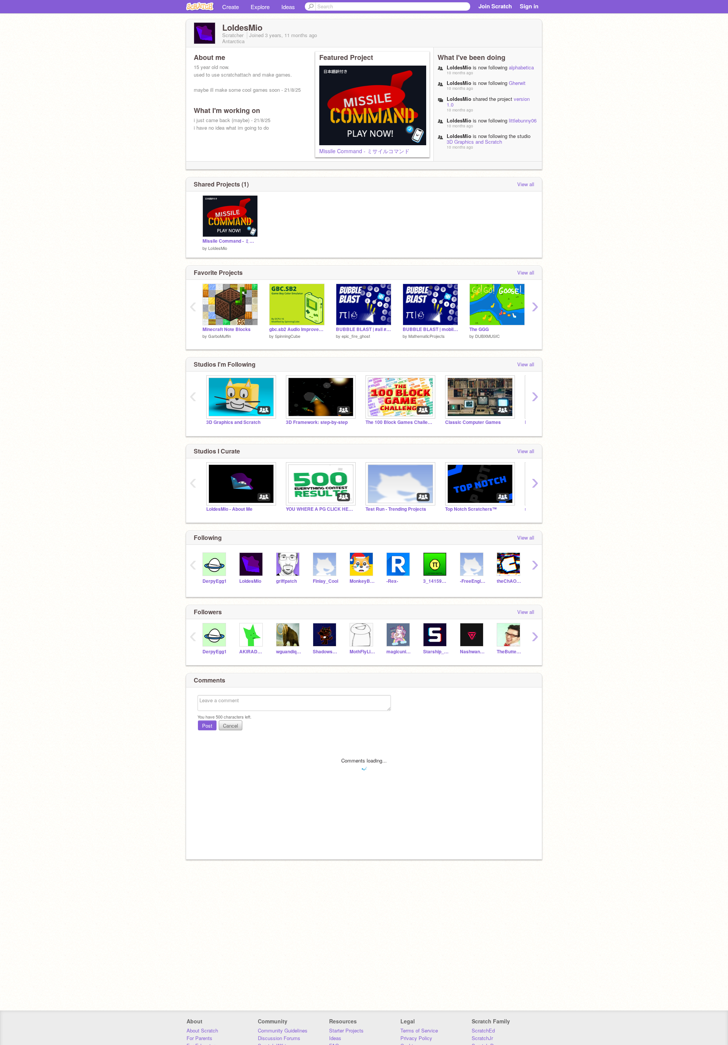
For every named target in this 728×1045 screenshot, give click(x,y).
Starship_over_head (436, 651)
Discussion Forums (279, 1038)
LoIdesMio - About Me (229, 509)
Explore (260, 7)
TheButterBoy (509, 651)
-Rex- (392, 581)
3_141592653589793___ (436, 581)
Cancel (230, 725)
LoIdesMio (217, 248)
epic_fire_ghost (356, 336)
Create (230, 7)
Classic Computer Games (473, 422)
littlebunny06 (523, 120)
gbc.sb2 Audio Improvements (297, 329)
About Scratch (202, 1030)
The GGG (479, 329)
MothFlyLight (362, 651)
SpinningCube (287, 336)
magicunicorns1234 (399, 651)
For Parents (199, 1038)
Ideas (288, 7)
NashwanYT (472, 651)
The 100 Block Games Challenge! (400, 422)
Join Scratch (495, 6)
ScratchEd (483, 1030)
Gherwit (517, 82)
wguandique (288, 651)
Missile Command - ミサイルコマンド (364, 151)
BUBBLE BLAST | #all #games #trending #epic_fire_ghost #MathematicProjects (363, 329)
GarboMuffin (219, 336)
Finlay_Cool (325, 581)
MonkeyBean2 (362, 581)
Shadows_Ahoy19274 (325, 651)
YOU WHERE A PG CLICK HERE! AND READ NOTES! (320, 509)
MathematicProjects (426, 336)
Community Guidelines (283, 1030)
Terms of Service (419, 1030)
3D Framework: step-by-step (317, 422)
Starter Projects (346, 1030)
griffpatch (286, 581)
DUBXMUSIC (487, 336)
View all (525, 184)
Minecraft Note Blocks (226, 329)
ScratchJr (482, 1038)
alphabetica (521, 67)
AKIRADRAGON (252, 651)
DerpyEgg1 (214, 581)
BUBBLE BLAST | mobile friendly (430, 329)
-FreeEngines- (472, 581)
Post (207, 725)
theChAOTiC (509, 581)
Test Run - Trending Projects (396, 509)
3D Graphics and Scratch (474, 141)
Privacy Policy (416, 1038)
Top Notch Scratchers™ (471, 509)
